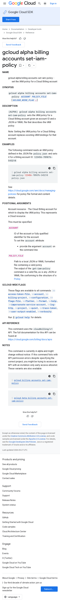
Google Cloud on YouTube (14, 563)
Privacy (21, 578)
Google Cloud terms (48, 578)
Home (4, 29)
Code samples (8, 527)
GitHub (5, 517)
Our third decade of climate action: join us (23, 582)
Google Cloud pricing (11, 469)
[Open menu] (5, 3)
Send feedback (13, 44)
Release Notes (9, 500)
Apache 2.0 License (37, 439)
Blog (4, 549)
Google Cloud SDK (20, 12)
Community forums (11, 491)
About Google (8, 578)
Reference (30, 33)
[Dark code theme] (49, 168)
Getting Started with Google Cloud (17, 522)
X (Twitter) (7, 558)
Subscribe (49, 589)
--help (53, 301)
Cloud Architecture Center (14, 531)
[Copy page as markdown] (29, 65)
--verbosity (45, 311)
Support (6, 495)
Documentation (17, 29)
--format (41, 301)
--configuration (38, 297)
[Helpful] (20, 38)
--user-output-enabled (22, 311)
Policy (17, 279)
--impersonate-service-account (27, 304)
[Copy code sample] (54, 168)
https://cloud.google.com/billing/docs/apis (30, 339)
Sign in (53, 3)
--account (38, 294)
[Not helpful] (24, 38)
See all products (9, 464)
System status (9, 505)
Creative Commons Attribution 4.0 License (28, 436)
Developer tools (34, 29)
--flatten (28, 301)
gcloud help (23, 317)
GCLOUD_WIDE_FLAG (23, 100)
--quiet (33, 308)
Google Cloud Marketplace (14, 473)
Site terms (32, 578)
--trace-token (48, 308)
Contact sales (8, 478)
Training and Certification (13, 536)
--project (21, 308)
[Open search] (39, 3)
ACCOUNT (25, 96)
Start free (11, 19)
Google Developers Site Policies (22, 442)
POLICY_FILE (39, 96)
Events (5, 553)
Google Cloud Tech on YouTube (16, 567)
